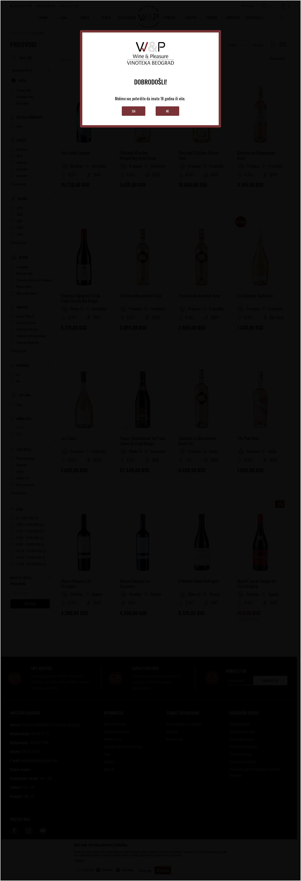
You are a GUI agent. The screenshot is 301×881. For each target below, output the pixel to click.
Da (133, 110)
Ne (167, 110)
